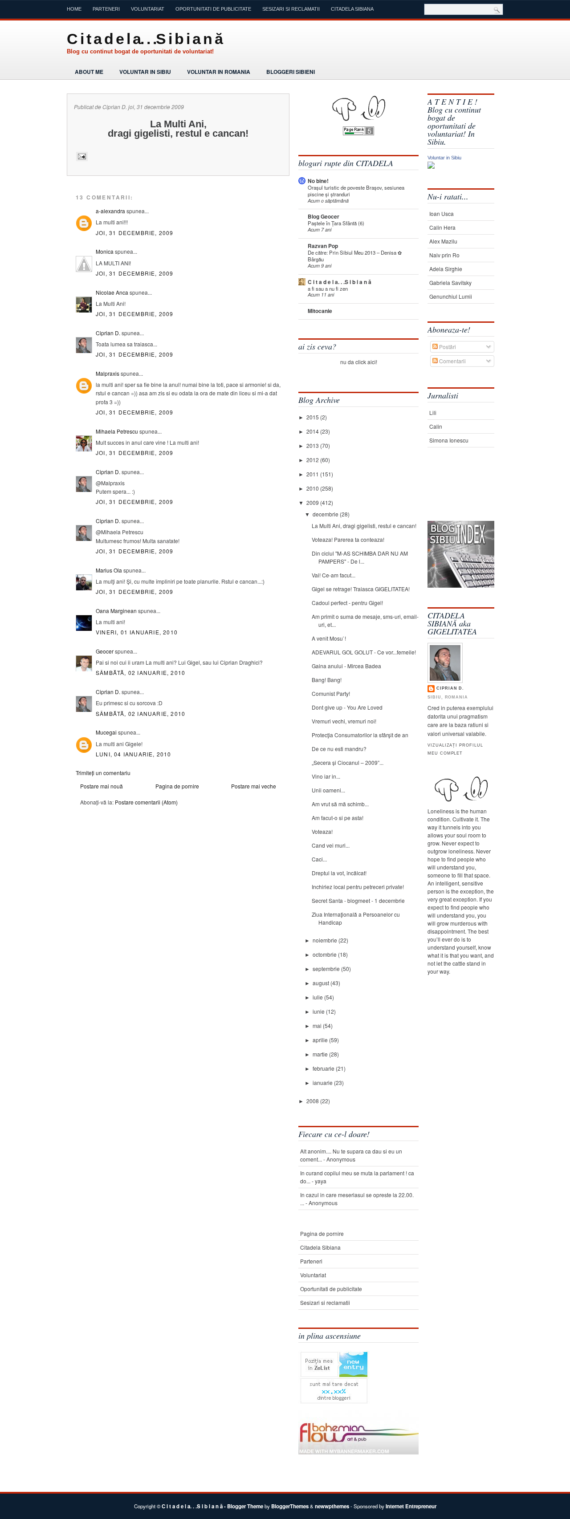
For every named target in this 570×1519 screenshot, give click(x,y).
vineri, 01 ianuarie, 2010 (137, 632)
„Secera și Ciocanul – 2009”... (347, 762)
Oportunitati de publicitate (213, 9)
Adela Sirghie (445, 268)
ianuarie (323, 1082)
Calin (435, 426)
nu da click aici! (358, 362)
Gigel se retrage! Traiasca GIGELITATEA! (361, 589)
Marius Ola (109, 570)
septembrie (327, 968)
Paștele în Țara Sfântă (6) (336, 223)
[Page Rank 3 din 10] (358, 133)
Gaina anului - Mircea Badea (346, 666)
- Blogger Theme (243, 1506)
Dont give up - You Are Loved (347, 707)
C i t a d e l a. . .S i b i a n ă (144, 38)
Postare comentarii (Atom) (146, 802)
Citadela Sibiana (352, 9)
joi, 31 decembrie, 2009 (135, 232)
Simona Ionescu (448, 440)
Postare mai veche (253, 786)
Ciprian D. (108, 333)
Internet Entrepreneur (411, 1506)
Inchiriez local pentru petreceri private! (358, 886)
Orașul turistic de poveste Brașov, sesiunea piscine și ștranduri (356, 191)
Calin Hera (442, 227)
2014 (313, 431)
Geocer (105, 651)
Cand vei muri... (331, 845)
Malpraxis (107, 373)
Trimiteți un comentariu (103, 772)
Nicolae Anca (112, 292)
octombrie (325, 954)
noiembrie (325, 940)
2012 (313, 459)
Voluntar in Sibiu (145, 72)
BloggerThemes (290, 1506)
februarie (324, 1068)
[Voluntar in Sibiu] (431, 166)
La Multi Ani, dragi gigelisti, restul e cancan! (364, 525)
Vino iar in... (326, 776)
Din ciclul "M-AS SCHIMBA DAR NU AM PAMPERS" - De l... (360, 557)
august (321, 983)
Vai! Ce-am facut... (333, 575)
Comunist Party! (331, 693)
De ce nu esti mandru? (339, 748)
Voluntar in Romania (218, 72)
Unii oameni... (328, 790)
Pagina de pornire (177, 786)
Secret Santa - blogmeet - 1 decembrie (358, 900)
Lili (432, 412)
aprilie (321, 1040)
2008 (313, 1101)
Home (74, 9)
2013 (313, 445)
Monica (105, 251)
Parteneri (106, 9)
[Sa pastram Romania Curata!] (455, 493)
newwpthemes (332, 1506)
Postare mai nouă (101, 786)
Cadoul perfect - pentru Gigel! (347, 602)
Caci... (319, 859)
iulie (318, 997)
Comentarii (452, 361)
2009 (313, 502)
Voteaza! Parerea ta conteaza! (348, 539)
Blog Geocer (323, 216)
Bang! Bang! (327, 679)
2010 (313, 488)
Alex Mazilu (443, 241)
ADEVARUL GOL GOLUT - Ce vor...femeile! (364, 652)
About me (89, 72)
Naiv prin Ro (444, 255)
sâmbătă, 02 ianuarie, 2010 (140, 672)
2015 (313, 417)
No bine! (318, 181)
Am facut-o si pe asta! (337, 817)
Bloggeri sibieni (290, 72)
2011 (313, 474)
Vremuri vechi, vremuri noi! (344, 721)
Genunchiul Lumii (450, 296)
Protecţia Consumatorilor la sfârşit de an (360, 735)
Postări (447, 346)
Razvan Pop (323, 246)
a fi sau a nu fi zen (328, 288)
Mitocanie (320, 311)
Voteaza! (322, 831)
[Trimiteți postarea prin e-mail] (81, 156)
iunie (319, 1011)
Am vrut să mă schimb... (340, 804)
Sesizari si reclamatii (291, 9)
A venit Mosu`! (329, 638)
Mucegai (106, 732)
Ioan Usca (441, 213)
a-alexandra (110, 211)
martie (321, 1054)
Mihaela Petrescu (117, 431)
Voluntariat (147, 9)
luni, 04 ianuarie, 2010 (133, 754)
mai (318, 1025)
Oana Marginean (116, 610)
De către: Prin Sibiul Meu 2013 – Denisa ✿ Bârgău (355, 256)
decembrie (326, 514)
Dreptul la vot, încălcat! (339, 873)
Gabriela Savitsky (450, 282)
